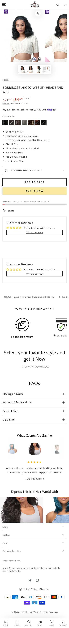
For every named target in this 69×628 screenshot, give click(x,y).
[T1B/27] (31, 122)
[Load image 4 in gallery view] (46, 69)
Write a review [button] (34, 232)
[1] (5, 122)
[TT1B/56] (56, 122)
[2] (18, 122)
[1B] (11, 122)
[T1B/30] (37, 122)
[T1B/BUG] (44, 122)
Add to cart (35, 182)
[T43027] (50, 122)
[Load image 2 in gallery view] (30, 69)
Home (5, 80)
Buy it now (35, 191)
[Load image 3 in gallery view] (38, 69)
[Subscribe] (49, 560)
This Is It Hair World (29, 612)
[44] (24, 122)
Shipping (5, 103)
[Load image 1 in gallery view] (22, 69)
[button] (57, 4)
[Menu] (4, 4)
